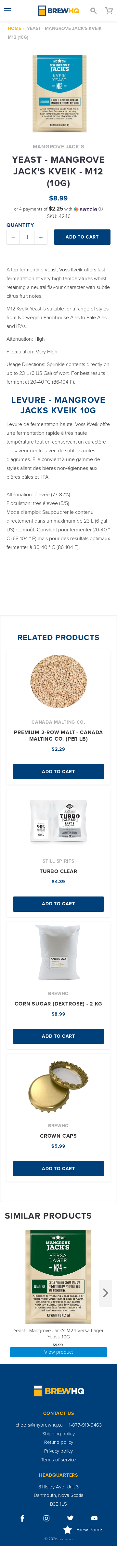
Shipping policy (58, 1434)
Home (14, 28)
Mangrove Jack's (58, 147)
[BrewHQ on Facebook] (22, 1518)
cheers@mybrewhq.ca (39, 1425)
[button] (58, 209)
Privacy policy (58, 1451)
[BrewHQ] (58, 11)
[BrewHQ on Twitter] (70, 1518)
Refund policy (58, 1442)
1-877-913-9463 (85, 1425)
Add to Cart (58, 771)
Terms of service (58, 1460)
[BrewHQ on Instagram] (46, 1518)
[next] (105, 1293)
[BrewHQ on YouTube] (94, 1518)
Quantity (20, 225)
